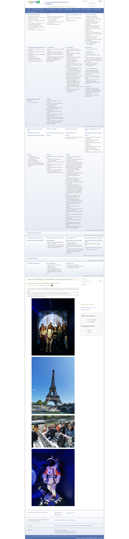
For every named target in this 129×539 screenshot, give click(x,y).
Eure (60, 520)
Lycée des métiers (69, 9)
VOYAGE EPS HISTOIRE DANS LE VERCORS (35, 135)
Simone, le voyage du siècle (92, 75)
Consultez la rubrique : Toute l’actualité (92, 230)
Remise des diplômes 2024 (53, 171)
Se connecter (72, 536)
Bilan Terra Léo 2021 (32, 19)
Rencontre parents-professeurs (73, 199)
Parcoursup (50, 110)
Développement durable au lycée (33, 14)
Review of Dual (51, 266)
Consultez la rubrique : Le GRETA (92, 260)
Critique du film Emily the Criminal (74, 244)
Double (89, 331)
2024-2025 (48, 154)
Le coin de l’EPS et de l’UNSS (90, 14)
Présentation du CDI (52, 20)
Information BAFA (32, 156)
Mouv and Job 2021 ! (71, 20)
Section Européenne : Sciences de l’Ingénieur (93, 247)
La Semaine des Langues (72, 69)
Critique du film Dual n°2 (72, 243)
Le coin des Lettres (88, 47)
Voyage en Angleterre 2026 (71, 237)
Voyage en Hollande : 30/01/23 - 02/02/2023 (35, 240)
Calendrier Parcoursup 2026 (73, 168)
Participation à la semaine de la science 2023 (55, 237)
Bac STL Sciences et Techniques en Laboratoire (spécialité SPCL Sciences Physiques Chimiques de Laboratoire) (74, 166)
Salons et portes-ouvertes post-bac (55, 116)
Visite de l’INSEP (89, 44)
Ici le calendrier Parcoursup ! (73, 184)
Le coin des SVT (89, 65)
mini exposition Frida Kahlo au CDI (74, 70)
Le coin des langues (69, 47)
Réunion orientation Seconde (34, 161)
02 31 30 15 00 (71, 512)
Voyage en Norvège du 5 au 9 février (55, 244)
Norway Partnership (69, 263)
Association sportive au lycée (92, 17)
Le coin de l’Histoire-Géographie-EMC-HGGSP (36, 47)
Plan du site (39, 536)
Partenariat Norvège (50, 240)
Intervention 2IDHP (32, 57)
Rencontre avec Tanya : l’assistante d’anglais (55, 132)
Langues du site (92, 3)
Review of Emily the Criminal (54, 269)
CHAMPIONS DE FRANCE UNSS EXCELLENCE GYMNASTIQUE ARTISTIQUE (92, 23)
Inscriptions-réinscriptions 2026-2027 (75, 186)
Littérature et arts (88, 86)
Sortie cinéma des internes (71, 132)
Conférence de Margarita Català (73, 57)
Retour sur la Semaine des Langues (74, 75)
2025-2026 (68, 154)
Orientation (48, 99)
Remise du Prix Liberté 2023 (34, 59)
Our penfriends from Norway (73, 265)
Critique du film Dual (71, 242)
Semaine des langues (71, 79)
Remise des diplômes (33, 160)
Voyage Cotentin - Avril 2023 (92, 79)
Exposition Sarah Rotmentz (72, 61)
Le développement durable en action (36, 23)
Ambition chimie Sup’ (90, 53)
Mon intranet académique (72, 525)
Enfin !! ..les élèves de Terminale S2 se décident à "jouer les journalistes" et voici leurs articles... (93, 60)
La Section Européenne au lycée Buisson (35, 237)
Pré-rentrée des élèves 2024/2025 (55, 169)
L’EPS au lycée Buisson (91, 37)
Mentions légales (46, 536)
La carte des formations (51, 9)
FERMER (100, 126)
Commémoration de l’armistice (73, 169)
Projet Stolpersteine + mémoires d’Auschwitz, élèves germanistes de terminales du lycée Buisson (73, 73)
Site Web (68, 513)
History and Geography (50, 263)
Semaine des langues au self (73, 83)
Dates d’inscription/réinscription (54, 159)
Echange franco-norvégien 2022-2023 (56, 246)
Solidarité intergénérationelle (73, 85)
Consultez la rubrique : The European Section (90, 275)
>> (100, 281)
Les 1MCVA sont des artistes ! (92, 88)
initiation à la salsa (71, 62)
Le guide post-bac (51, 106)
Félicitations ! (89, 145)
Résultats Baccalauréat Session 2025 (55, 172)
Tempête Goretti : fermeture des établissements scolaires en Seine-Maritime (73, 223)
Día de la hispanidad (71, 59)
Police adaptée (91, 321)
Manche (63, 520)
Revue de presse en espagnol (73, 77)
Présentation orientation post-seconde (94, 151)
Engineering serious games (92, 249)
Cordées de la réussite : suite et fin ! (93, 57)
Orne (67, 520)
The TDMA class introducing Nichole (34, 232)
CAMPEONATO (70, 54)
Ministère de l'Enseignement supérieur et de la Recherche (65, 531)
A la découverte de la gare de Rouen (74, 161)
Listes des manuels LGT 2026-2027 (74, 190)
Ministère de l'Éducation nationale (61, 530)
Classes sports (89, 31)
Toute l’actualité (97, 9)
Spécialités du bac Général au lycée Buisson (93, 132)
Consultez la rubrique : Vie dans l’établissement (90, 126)
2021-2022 (68, 135)
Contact (29, 536)
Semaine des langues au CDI (73, 82)
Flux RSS (34, 536)
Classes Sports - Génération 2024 (93, 32)
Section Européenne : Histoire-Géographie (74, 240)
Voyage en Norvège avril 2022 (54, 247)
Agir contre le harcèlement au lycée (74, 163)
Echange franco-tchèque (72, 177)
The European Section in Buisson (33, 263)
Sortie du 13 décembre (33, 102)
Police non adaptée (92, 319)
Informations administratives (38, 9)
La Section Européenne (32, 11)
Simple (89, 330)
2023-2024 (29, 154)
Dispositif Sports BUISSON (91, 16)
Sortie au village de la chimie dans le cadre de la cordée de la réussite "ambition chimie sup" (54, 122)
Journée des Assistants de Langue (74, 67)
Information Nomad (52, 160)
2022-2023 (87, 135)
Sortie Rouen (69, 92)
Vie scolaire (60, 9)
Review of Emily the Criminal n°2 (54, 270)
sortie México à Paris (71, 90)
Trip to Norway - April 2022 (72, 267)
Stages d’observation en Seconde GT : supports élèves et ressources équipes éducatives (36, 164)
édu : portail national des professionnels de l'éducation (65, 532)
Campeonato (69, 55)
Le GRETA (41, 11)
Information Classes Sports (91, 36)
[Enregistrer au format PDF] (52, 285)
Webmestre (42, 285)
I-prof (60, 525)
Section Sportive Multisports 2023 (93, 41)
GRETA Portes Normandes (32, 258)
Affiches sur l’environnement (73, 49)
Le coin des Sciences (89, 51)
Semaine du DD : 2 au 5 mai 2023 (35, 29)
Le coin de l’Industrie (50, 47)
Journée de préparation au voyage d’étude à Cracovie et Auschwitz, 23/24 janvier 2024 (74, 65)
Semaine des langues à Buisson (73, 81)
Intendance (77, 9)
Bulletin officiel (90, 525)
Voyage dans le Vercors (91, 81)
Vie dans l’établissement (87, 9)
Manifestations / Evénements (54, 24)
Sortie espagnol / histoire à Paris (74, 89)
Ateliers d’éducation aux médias (73, 53)
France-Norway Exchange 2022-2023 (75, 266)
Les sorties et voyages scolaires (91, 68)
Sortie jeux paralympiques (91, 43)
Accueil (28, 9)
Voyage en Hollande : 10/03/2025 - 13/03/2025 (93, 237)
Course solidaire (70, 171)
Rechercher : (84, 279)
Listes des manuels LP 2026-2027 (74, 191)
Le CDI (47, 14)
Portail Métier (64, 525)
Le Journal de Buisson (52, 19)
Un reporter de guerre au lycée (35, 61)
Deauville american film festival (54, 265)
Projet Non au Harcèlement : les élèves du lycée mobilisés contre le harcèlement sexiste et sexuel (73, 197)
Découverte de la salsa (72, 58)
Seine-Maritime (71, 520)
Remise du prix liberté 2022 (34, 58)
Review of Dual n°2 (52, 267)
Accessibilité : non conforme (57, 536)
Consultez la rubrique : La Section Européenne (90, 255)
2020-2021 (48, 135)
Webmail (56, 525)
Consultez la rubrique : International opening (91, 235)
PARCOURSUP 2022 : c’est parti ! (33, 132)
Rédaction (66, 536)
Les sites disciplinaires (82, 525)
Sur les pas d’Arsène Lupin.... (92, 49)
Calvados (56, 520)
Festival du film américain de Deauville (75, 248)
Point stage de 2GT (32, 159)
